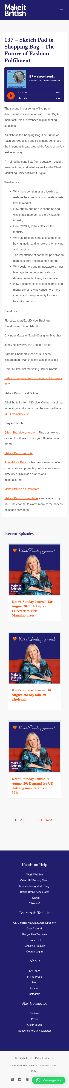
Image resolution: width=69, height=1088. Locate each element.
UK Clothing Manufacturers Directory (34, 922)
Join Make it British (16, 462)
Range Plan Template (34, 934)
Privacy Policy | (20, 1065)
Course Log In (34, 951)
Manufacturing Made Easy (34, 886)
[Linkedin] (19, 1079)
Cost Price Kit (34, 928)
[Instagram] (12, 1079)
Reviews (35, 897)
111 (40, 819)
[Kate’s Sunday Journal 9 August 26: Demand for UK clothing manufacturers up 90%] (34, 746)
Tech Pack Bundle (34, 946)
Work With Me (34, 874)
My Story (34, 971)
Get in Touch (34, 1024)
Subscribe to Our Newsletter (34, 1030)
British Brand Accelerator (20, 432)
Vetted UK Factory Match (34, 880)
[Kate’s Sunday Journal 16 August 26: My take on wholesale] (34, 657)
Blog (34, 982)
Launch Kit (34, 940)
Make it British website (18, 453)
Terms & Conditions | (39, 1065)
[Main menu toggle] (61, 10)
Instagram (34, 994)
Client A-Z (34, 903)
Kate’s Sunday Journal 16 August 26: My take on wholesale (31, 694)
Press (34, 1019)
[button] (48, 1080)
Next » (50, 819)
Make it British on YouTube (21, 498)
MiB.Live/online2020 (17, 414)
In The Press (34, 976)
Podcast (34, 988)
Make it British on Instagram (21, 488)
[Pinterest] (27, 1079)
